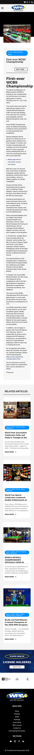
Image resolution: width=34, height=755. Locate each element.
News (10, 54)
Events (20, 52)
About (17, 711)
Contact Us (17, 728)
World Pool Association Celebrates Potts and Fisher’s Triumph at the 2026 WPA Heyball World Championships (16, 438)
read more (9, 452)
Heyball (23, 551)
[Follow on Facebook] (19, 741)
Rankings (17, 719)
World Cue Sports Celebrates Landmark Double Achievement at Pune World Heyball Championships (16, 500)
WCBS (8, 369)
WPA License (17, 725)
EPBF (17, 614)
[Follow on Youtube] (10, 741)
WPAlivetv (9, 428)
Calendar (17, 714)
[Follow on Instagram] (15, 741)
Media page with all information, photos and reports (14, 162)
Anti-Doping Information (17, 731)
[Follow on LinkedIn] (23, 741)
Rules (17, 717)
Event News (17, 722)
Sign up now (17, 667)
